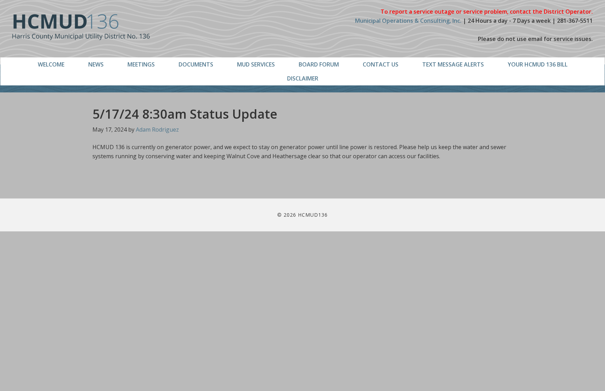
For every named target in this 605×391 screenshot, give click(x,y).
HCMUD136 (81, 27)
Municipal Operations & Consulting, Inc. (408, 21)
